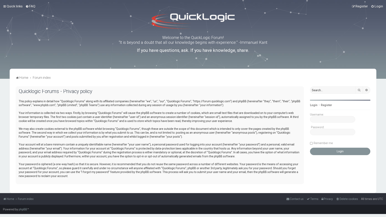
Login (313, 105)
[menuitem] (30, 6)
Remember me (323, 143)
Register (326, 105)
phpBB (23, 209)
